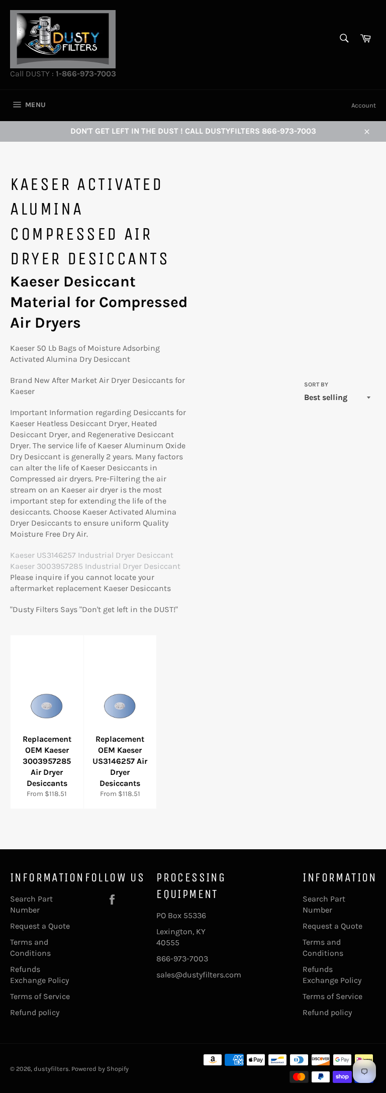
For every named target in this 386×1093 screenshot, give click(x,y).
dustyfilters (51, 1068)
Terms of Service (40, 996)
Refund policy (34, 1012)
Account (363, 105)
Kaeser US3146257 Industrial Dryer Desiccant (91, 555)
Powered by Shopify (100, 1068)
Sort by (316, 384)
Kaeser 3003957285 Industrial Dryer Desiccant (95, 566)
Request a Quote (40, 926)
